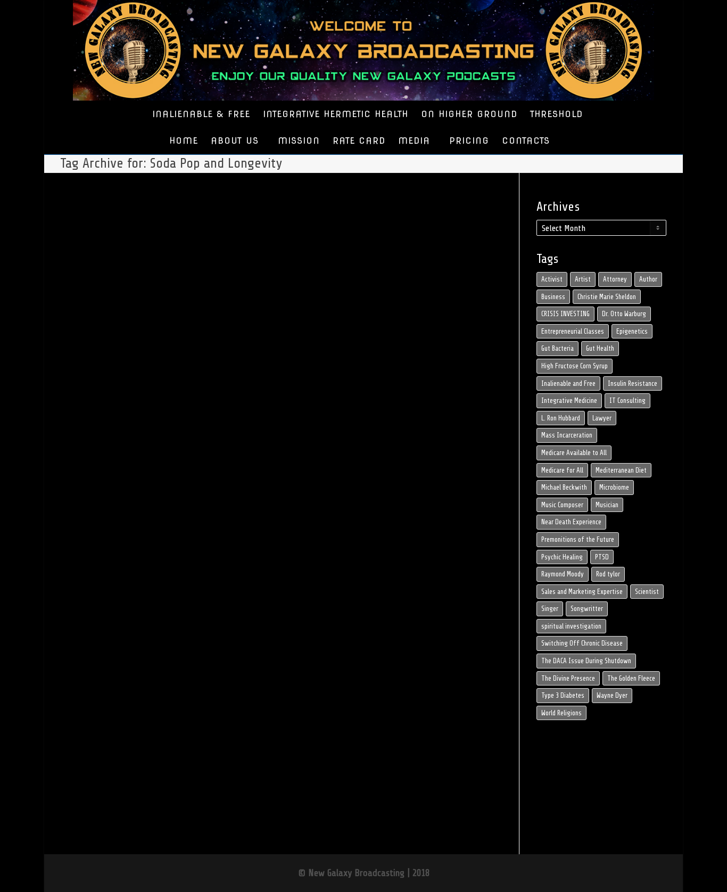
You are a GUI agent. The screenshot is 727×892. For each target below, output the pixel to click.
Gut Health (600, 348)
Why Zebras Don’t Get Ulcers (118, 617)
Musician (607, 505)
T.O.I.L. (125, 611)
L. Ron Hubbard (560, 418)
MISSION (299, 141)
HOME (183, 141)
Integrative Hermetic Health (119, 582)
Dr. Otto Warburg (624, 314)
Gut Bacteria (557, 348)
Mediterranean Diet (621, 470)
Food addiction (140, 587)
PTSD (602, 557)
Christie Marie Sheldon (606, 297)
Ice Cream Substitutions (126, 599)
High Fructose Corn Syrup (574, 366)
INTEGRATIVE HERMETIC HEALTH (335, 114)
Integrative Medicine (569, 400)
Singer (549, 609)
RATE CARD (359, 141)
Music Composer (562, 505)
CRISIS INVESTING (565, 314)
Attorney (615, 279)
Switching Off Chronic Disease (582, 643)
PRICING (469, 141)
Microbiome (614, 487)
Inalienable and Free (568, 383)
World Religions (561, 713)
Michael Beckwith (564, 487)
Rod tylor (608, 574)
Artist (583, 279)
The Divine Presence (568, 678)
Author (648, 279)
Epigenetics (632, 331)
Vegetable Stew (145, 611)
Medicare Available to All (574, 453)
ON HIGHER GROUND (469, 114)
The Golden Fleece (631, 678)
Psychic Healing (562, 557)
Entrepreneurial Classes (572, 331)
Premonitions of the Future (577, 539)
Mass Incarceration (566, 435)
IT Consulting (627, 400)
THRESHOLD (556, 114)
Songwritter (587, 609)
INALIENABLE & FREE (201, 114)
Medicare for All (562, 470)
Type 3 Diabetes (562, 695)
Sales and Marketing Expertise (582, 592)
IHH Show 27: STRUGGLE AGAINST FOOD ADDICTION (128, 557)
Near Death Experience (571, 522)
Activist (552, 279)
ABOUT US (236, 141)
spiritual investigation (571, 626)
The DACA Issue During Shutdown (586, 661)
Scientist (647, 592)
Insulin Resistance (632, 383)
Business (553, 297)
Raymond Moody (562, 574)
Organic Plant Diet (129, 605)
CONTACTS (526, 141)
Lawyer (602, 418)
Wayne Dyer (612, 695)
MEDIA (416, 141)
